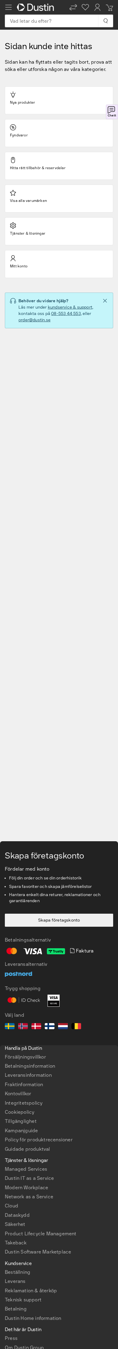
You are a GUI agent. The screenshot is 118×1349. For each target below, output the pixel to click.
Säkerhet (15, 1224)
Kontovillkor (18, 1093)
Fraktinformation (24, 1084)
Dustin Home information (33, 1318)
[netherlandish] (63, 1027)
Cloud (11, 1206)
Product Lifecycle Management (41, 1234)
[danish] (36, 1027)
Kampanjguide (21, 1130)
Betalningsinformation (30, 1066)
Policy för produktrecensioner (39, 1140)
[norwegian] (23, 1027)
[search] (105, 21)
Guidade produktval (27, 1149)
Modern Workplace (26, 1187)
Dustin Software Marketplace (38, 1252)
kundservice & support (70, 307)
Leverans (15, 1281)
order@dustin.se (34, 320)
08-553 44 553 (66, 313)
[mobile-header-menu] (8, 7)
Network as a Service (29, 1197)
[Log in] (97, 7)
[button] (73, 7)
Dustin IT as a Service (29, 1178)
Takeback (16, 1243)
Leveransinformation (28, 1075)
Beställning (17, 1272)
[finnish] (49, 1027)
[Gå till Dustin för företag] (36, 7)
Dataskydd (17, 1215)
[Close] (105, 300)
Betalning (16, 1309)
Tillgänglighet (21, 1121)
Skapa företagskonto (59, 920)
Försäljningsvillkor (25, 1057)
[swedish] (10, 1027)
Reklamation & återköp (31, 1291)
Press (11, 1338)
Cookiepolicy (19, 1112)
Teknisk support (23, 1300)
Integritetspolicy (23, 1103)
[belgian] (76, 1027)
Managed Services (26, 1169)
